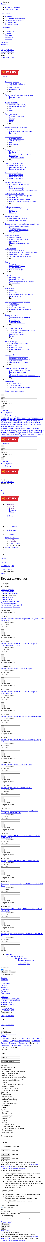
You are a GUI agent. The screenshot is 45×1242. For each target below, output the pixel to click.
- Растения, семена (7, 1086)
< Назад (3, 573)
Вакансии (8, 39)
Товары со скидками (12, 7)
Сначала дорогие (7, 599)
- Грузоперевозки (7, 1115)
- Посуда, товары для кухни (11, 1081)
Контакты (8, 35)
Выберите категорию (8, 1067)
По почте (6, 1211)
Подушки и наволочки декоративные (26, 961)
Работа (3, 1107)
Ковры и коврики (24, 964)
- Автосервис (5, 1111)
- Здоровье (4, 1120)
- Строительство (6, 1130)
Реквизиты (9, 37)
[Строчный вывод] (2, 609)
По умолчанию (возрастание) (11, 605)
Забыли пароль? (6, 1222)
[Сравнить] (3, 633)
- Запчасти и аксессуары (9, 1100)
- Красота (4, 1122)
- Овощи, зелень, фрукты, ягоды (12, 1079)
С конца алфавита (7, 592)
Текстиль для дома (17, 956)
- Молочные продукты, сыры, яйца (13, 1077)
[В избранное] (2, 630)
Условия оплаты (11, 22)
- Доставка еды (6, 1117)
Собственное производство (15, 18)
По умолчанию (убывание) (10, 607)
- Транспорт (5, 1102)
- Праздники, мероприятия (10, 1126)
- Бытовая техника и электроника (13, 1071)
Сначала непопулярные (9, 593)
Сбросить (12, 972)
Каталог (9, 954)
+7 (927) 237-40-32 (7, 50)
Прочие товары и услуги (10, 1103)
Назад (12, 506)
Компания (4, 980)
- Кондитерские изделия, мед (11, 1073)
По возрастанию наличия (10, 601)
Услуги (3, 1109)
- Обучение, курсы (7, 1124)
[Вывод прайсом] (4, 609)
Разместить (5, 1160)
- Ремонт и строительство (10, 1088)
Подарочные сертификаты (14, 20)
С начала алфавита (7, 590)
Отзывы (8, 33)
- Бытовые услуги (7, 1113)
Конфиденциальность (8, 1034)
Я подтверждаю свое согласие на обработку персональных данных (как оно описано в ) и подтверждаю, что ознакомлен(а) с (20, 1165)
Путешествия (5, 1105)
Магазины (8, 16)
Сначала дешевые (7, 597)
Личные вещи (6, 1094)
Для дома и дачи (6, 1069)
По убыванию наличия (9, 603)
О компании (9, 31)
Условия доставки (11, 24)
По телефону (8, 1207)
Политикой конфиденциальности (13, 1168)
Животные (4, 1092)
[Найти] (2, 407)
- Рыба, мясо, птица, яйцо (10, 1090)
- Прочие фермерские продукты (12, 1084)
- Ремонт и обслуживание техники (13, 1128)
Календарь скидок (11, 9)
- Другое (4, 1119)
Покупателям (5, 993)
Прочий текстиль (21, 958)
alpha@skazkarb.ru (7, 57)
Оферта (3, 1036)
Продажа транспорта (8, 1098)
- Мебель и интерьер (8, 1075)
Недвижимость (6, 1096)
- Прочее (4, 1083)
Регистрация (5, 1230)
